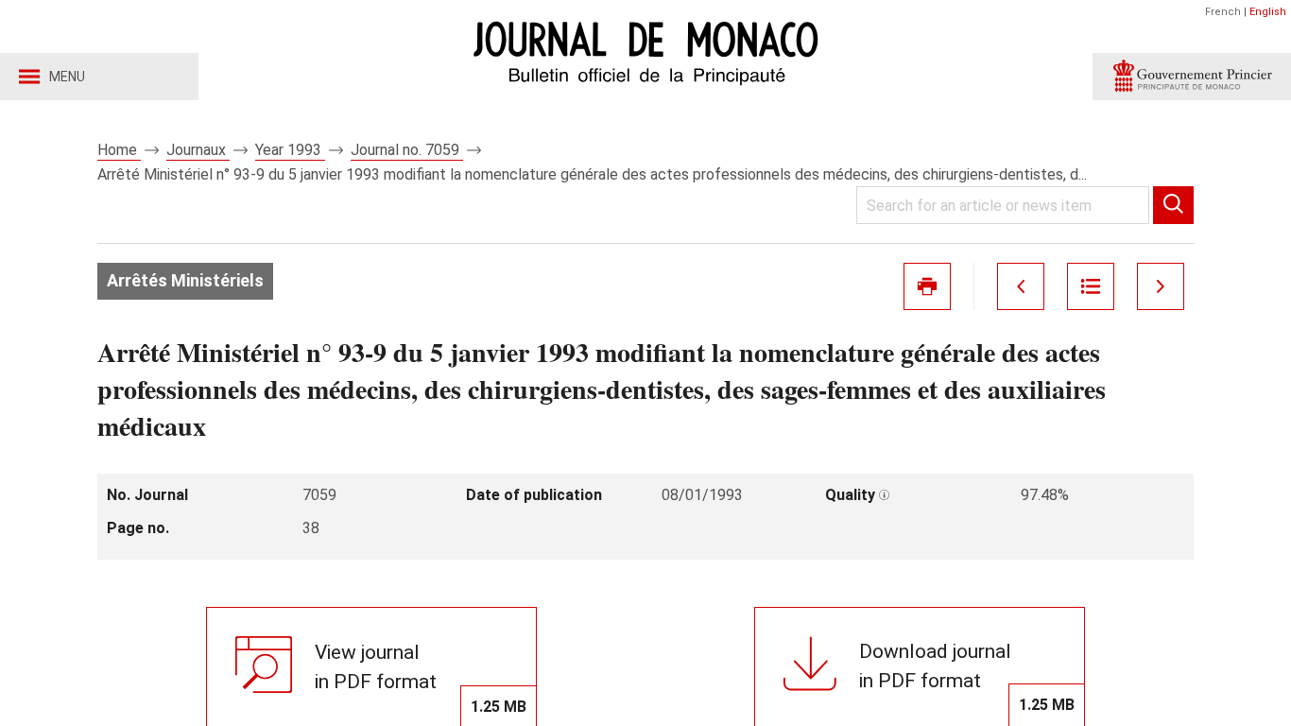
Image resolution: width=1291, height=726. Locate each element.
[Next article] (1160, 286)
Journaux (198, 150)
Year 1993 (290, 150)
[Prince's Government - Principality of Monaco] (1192, 76)
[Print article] (927, 286)
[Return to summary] (1090, 286)
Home (119, 150)
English (1267, 12)
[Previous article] (1020, 286)
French (1223, 12)
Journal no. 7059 (407, 150)
